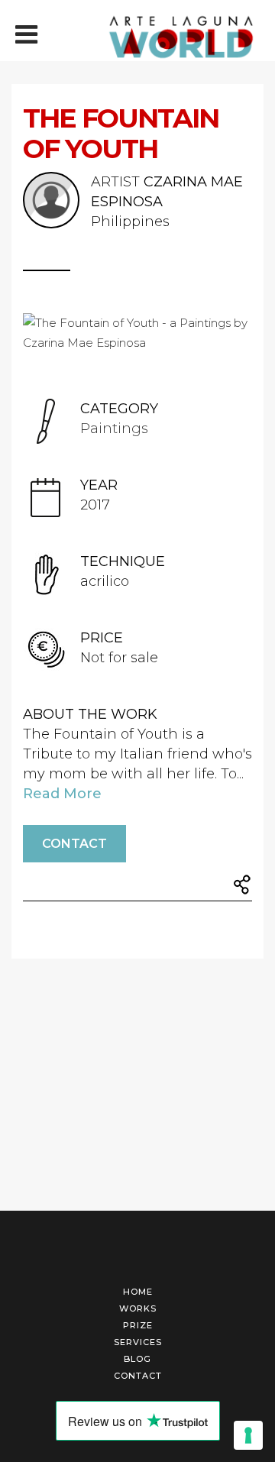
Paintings (114, 428)
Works (138, 1308)
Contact (74, 843)
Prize (138, 1325)
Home (138, 1291)
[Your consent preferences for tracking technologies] (248, 1435)
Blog (137, 1359)
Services (138, 1342)
